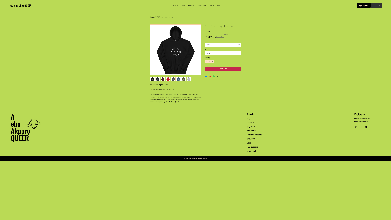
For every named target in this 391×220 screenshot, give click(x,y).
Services (251, 138)
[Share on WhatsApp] (214, 76)
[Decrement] (206, 61)
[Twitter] (366, 127)
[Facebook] (360, 127)
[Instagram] (355, 127)
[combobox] (223, 45)
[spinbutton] (209, 61)
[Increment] (212, 61)
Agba (207, 41)
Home (152, 17)
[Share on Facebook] (206, 76)
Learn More (220, 37)
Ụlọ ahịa (251, 126)
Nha (206, 49)
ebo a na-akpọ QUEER (20, 5)
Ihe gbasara (252, 147)
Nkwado (250, 122)
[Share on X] (217, 76)
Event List (251, 151)
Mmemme (251, 130)
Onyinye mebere (254, 134)
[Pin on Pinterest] (210, 76)
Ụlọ (248, 118)
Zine (249, 142)
